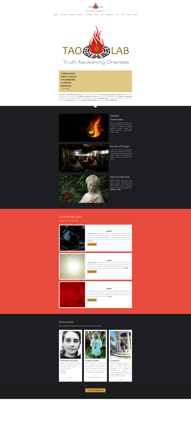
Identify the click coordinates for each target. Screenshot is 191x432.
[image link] (95, 5)
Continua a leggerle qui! (95, 390)
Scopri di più (92, 244)
